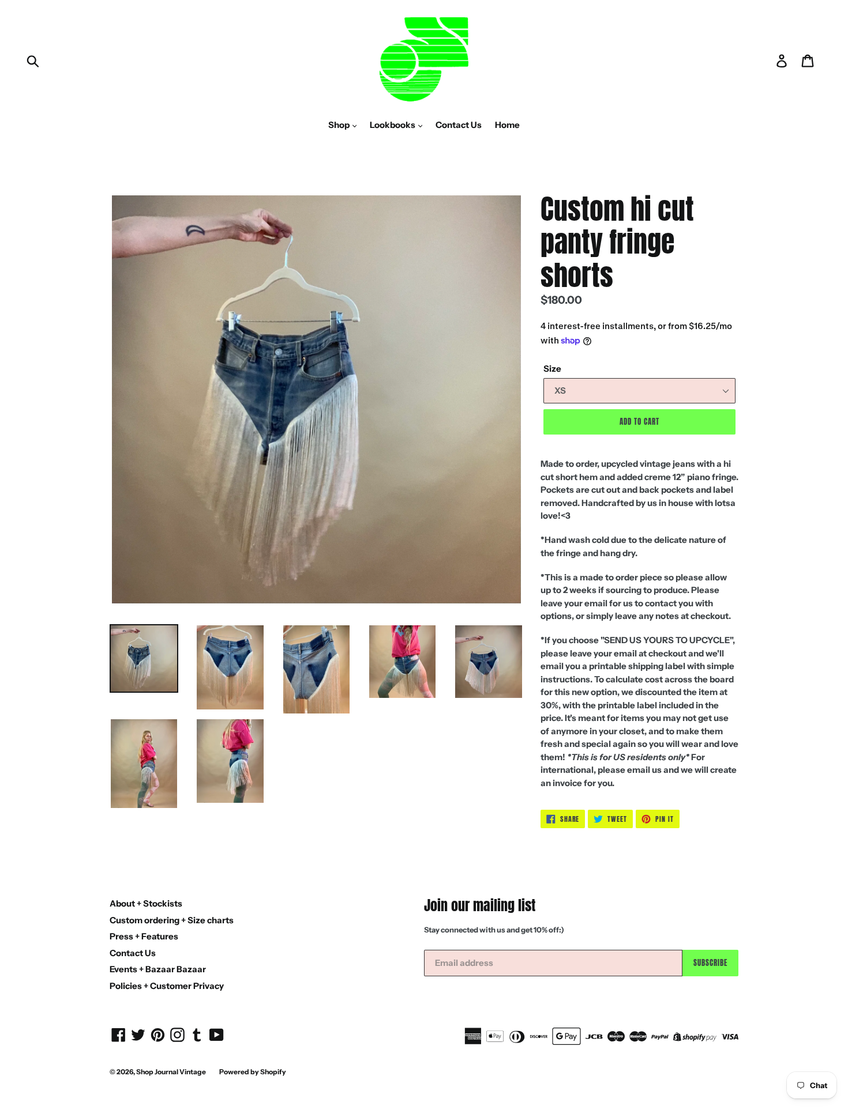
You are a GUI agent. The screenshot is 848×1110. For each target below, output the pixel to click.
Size (552, 368)
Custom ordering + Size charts (172, 920)
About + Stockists (146, 903)
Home (507, 124)
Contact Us (459, 124)
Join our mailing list (479, 905)
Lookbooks (393, 124)
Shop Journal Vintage (171, 1071)
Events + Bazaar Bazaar (158, 969)
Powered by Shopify (252, 1071)
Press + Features (144, 936)
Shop (339, 124)
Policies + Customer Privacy (167, 985)
